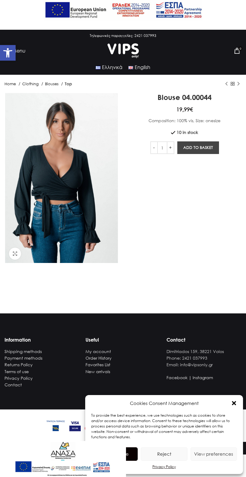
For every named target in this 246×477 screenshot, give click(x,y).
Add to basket (198, 147)
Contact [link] (13, 385)
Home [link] (10, 83)
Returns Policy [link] (18, 364)
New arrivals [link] (98, 371)
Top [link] (68, 83)
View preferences (213, 454)
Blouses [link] (52, 83)
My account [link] (98, 351)
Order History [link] (99, 358)
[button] (234, 403)
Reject (164, 454)
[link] (8, 53)
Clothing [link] (31, 83)
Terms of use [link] (16, 371)
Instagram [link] (203, 377)
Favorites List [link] (98, 364)
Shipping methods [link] (23, 351)
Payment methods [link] (23, 358)
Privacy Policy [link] (164, 466)
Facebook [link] (177, 377)
